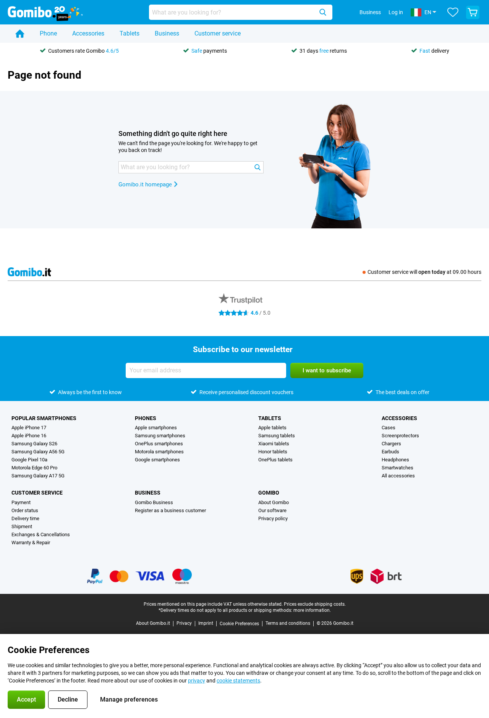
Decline (68, 699)
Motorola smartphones (159, 451)
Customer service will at (424, 272)
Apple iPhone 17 (28, 427)
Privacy (184, 623)
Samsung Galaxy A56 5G (38, 451)
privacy (196, 681)
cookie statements (238, 681)
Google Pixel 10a (29, 459)
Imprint (205, 623)
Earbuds (390, 451)
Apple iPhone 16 (28, 435)
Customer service (217, 33)
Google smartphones (157, 459)
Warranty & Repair (30, 542)
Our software (272, 510)
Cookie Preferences (239, 623)
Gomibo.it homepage (145, 184)
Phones (145, 418)
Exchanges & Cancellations (40, 534)
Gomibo (268, 493)
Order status (24, 510)
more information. (312, 610)
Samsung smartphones (160, 435)
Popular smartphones (43, 418)
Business (167, 33)
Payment (21, 502)
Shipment (21, 526)
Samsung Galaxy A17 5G (38, 476)
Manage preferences (129, 699)
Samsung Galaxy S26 (34, 443)
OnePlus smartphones (159, 443)
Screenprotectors (400, 435)
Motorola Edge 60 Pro (34, 468)
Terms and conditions (288, 623)
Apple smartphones (156, 427)
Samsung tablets (276, 435)
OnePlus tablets (275, 459)
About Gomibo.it (153, 623)
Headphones (395, 459)
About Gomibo (273, 502)
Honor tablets (272, 451)
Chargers (391, 443)
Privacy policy (273, 518)
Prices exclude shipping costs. (315, 604)
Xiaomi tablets (273, 443)
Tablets (129, 33)
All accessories (398, 476)
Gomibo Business (154, 502)
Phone (48, 33)
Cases (388, 427)
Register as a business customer (170, 510)
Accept (26, 699)
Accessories (88, 33)
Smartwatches (397, 468)
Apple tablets (272, 427)
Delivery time (25, 518)
